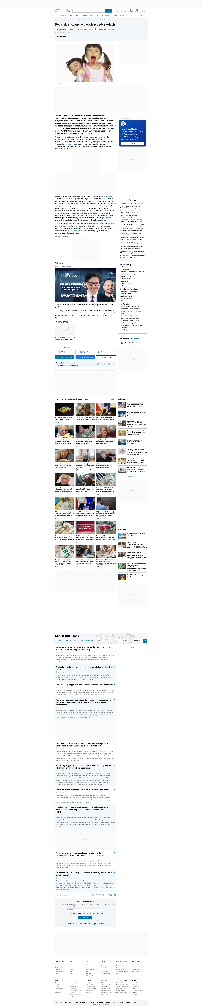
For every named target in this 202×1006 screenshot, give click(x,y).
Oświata (81, 19)
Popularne (124, 203)
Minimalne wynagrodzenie (122, 984)
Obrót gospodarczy (59, 967)
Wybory (122, 300)
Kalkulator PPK (124, 281)
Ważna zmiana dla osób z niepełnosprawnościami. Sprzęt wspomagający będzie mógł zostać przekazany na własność (130, 243)
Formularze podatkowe (137, 990)
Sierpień (135, 338)
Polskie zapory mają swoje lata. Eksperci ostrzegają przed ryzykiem (131, 216)
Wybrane (140, 203)
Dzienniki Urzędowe (90, 986)
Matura (72, 992)
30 (143, 342)
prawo (99, 142)
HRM (71, 973)
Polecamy (122, 530)
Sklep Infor (88, 973)
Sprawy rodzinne (90, 964)
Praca (87, 971)
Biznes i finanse (105, 964)
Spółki (102, 965)
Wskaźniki (126, 304)
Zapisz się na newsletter (108, 352)
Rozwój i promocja (91, 640)
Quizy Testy (123, 330)
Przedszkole (73, 982)
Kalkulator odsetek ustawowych (129, 278)
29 (139, 342)
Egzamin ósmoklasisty (75, 994)
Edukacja (134, 15)
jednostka (108, 196)
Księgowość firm (59, 961)
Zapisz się (132, 143)
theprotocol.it (135, 992)
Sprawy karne (89, 965)
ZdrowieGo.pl (135, 982)
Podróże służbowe (121, 988)
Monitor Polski (89, 984)
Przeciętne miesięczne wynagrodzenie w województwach (131, 312)
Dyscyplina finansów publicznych (129, 320)
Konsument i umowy (91, 967)
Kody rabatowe (135, 986)
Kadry (70, 15)
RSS (114, 1002)
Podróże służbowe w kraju (122, 982)
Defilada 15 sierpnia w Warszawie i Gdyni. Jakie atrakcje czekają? (132, 252)
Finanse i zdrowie (105, 973)
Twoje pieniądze (106, 15)
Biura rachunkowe (121, 961)
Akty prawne (89, 980)
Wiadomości (58, 640)
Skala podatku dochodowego (123, 992)
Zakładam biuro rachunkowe (123, 964)
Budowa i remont (136, 969)
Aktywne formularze (130, 289)
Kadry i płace (58, 990)
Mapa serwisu (137, 1002)
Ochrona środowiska (126, 298)
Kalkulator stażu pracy (106, 990)
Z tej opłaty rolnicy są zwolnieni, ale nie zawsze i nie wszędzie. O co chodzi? (131, 211)
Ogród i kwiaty (135, 971)
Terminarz (126, 338)
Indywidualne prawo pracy (76, 964)
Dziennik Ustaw (89, 982)
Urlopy (71, 969)
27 (132, 342)
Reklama (127, 1002)
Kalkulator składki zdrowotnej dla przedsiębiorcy (129, 268)
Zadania (75, 19)
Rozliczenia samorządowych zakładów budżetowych (131, 326)
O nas (56, 1002)
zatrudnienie (78, 231)
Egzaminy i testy (74, 988)
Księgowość (62, 15)
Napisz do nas (87, 352)
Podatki (57, 964)
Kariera (108, 1002)
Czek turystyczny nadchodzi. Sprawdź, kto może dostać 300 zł (132, 234)
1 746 (110, 895)
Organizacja (67, 640)
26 (129, 342)
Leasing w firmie (105, 971)
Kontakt (120, 1002)
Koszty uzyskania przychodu (128, 323)
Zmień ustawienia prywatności (85, 1002)
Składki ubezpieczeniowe (122, 986)
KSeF (141, 15)
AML (117, 973)
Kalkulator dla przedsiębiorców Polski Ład (132, 271)
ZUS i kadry (58, 969)
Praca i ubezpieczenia (106, 967)
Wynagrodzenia (74, 965)
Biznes (77, 15)
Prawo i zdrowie (90, 975)
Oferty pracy (135, 994)
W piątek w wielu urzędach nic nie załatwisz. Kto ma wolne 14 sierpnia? (132, 256)
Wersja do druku (66, 352)
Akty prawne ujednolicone (92, 990)
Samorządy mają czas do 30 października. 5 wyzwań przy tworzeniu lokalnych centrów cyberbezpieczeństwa (132, 229)
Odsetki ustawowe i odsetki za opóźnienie (132, 306)
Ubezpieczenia (74, 967)
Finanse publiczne (125, 293)
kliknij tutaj (94, 924)
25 (125, 342)
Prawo (96, 15)
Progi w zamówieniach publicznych (130, 315)
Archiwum (134, 984)
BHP (71, 971)
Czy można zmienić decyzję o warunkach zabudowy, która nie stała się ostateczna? (131, 247)
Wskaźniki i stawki (121, 980)
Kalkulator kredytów (126, 276)
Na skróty (134, 980)
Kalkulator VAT (104, 986)
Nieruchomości (124, 15)
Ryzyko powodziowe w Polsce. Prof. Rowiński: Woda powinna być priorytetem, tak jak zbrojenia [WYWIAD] (131, 207)
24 (122, 342)
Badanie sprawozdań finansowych (130, 318)
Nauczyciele (73, 986)
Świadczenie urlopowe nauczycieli (130, 308)
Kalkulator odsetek (105, 988)
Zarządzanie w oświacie (76, 990)
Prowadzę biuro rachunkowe (123, 965)
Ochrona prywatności (67, 1002)
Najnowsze (133, 203)
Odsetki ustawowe (120, 990)
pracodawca (106, 218)
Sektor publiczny (87, 15)
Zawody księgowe (59, 971)
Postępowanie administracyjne (129, 291)
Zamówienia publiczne (126, 296)
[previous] (93, 895)
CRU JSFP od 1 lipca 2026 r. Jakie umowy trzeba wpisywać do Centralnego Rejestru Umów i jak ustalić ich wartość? (132, 225)
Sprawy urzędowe (90, 969)
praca (69, 144)
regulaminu (85, 913)
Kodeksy (88, 992)
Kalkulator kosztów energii (127, 274)
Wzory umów (135, 988)
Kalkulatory (127, 265)
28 (136, 342)
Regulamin (100, 1002)
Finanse (75, 640)
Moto (115, 15)
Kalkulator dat (124, 286)
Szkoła (72, 984)
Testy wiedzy (73, 996)
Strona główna (58, 19)
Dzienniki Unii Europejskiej (92, 988)
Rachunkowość (58, 965)
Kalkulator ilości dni (125, 283)
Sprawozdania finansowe (122, 971)
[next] (115, 895)
